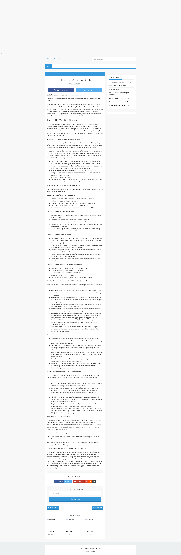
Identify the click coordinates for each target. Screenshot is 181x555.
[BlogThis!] (90, 481)
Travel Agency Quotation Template (120, 82)
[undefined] (55, 524)
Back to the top (90, 551)
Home (49, 66)
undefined (50, 531)
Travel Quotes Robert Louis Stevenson (121, 102)
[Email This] (94, 481)
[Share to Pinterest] (86, 481)
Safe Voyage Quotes (115, 89)
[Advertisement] (56, 13)
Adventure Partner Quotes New (119, 105)
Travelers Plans (96, 549)
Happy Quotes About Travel (117, 85)
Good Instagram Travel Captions (119, 98)
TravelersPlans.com (74, 95)
